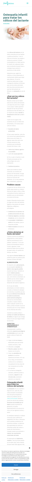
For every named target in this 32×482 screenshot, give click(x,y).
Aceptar (16, 465)
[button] (29, 448)
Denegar (16, 469)
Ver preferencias (16, 474)
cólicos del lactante (12, 398)
